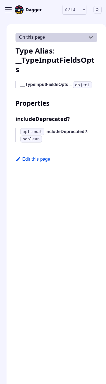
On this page (32, 37)
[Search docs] (97, 10)
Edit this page (36, 159)
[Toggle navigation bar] (8, 10)
